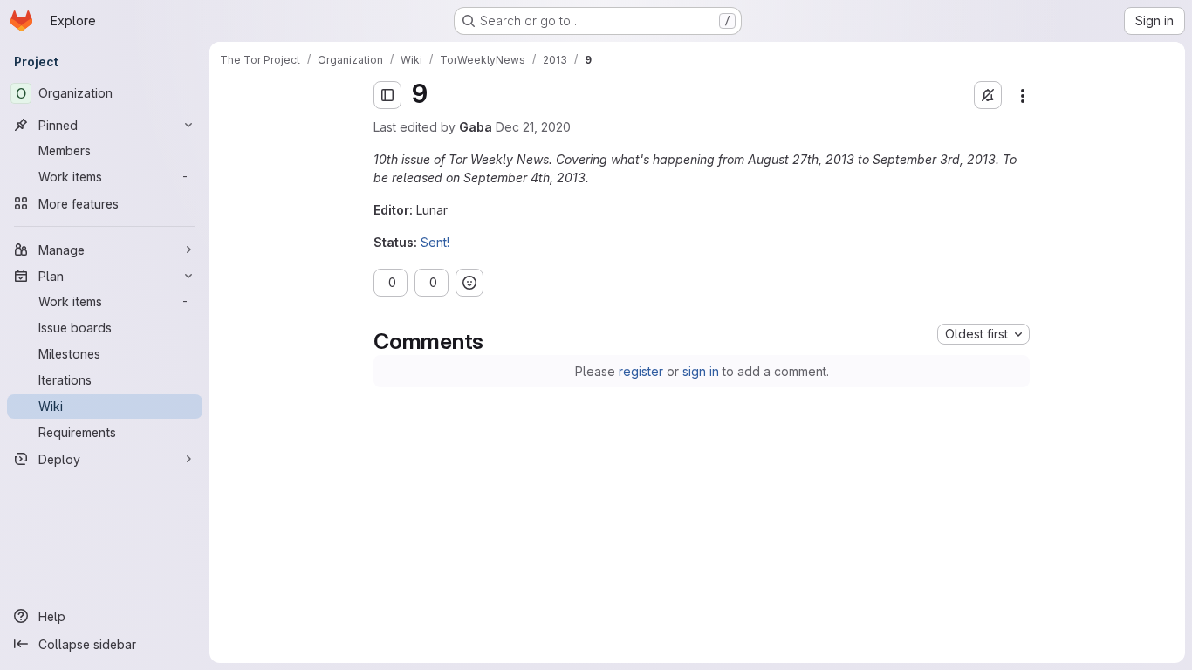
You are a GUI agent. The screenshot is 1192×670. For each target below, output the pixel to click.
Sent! (435, 242)
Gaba (475, 127)
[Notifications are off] (988, 95)
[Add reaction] (504, 283)
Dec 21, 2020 (533, 127)
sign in (700, 371)
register (641, 371)
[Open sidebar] (387, 95)
